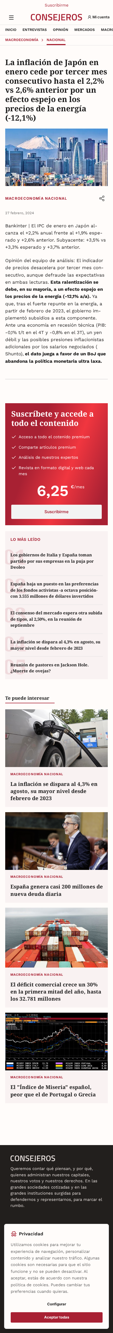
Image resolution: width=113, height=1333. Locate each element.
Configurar (56, 1304)
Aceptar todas (56, 1317)
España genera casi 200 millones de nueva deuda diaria (56, 890)
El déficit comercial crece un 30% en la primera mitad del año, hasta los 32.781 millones (55, 991)
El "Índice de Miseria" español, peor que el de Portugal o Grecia (53, 1090)
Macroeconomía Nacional (36, 198)
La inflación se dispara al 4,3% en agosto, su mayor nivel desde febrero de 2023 (55, 645)
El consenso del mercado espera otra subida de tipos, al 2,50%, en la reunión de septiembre (56, 619)
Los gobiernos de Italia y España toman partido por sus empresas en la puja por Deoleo (52, 561)
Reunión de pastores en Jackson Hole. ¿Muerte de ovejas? (49, 668)
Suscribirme (57, 5)
